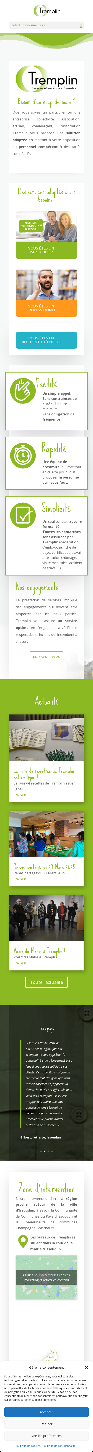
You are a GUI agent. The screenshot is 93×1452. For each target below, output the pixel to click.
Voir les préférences (46, 1435)
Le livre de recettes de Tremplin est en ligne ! (44, 773)
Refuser (47, 1424)
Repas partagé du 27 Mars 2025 (44, 867)
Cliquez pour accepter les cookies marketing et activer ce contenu (46, 1277)
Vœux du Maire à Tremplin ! (39, 951)
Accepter (46, 1412)
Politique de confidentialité (59, 1446)
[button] (86, 1367)
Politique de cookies (28, 1446)
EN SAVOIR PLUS (46, 657)
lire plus (20, 795)
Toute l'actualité (46, 982)
